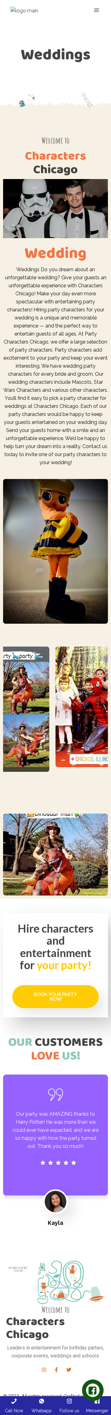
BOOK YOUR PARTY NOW (55, 996)
